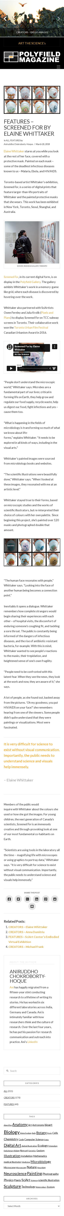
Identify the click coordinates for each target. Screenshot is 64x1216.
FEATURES (15, 140)
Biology (12, 1132)
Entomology (52, 1146)
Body (34, 1133)
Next (57, 18)
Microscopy (21, 1167)
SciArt (25, 1180)
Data (46, 1139)
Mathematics (40, 1156)
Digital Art (12, 1145)
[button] (58, 67)
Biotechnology (26, 1133)
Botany (41, 1133)
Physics (8, 1180)
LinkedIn (32, 1042)
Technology (28, 1186)
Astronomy (38, 1125)
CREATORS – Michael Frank (26, 946)
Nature (32, 1167)
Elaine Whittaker (14, 151)
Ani (12, 987)
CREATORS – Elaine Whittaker (28, 927)
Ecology (43, 1145)
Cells (55, 1132)
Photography (51, 1174)
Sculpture (12, 1186)
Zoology (51, 1187)
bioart (48, 1125)
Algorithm (8, 1125)
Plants (17, 1180)
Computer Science (34, 1139)
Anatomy (20, 1124)
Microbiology (41, 1161)
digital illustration (29, 1146)
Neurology (41, 1167)
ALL (7, 140)
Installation (27, 1156)
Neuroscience (15, 1173)
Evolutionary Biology (12, 1151)
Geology (40, 1150)
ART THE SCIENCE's (32, 43)
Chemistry (11, 1139)
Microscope (9, 1167)
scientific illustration (48, 1180)
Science (34, 1180)
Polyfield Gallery (30, 282)
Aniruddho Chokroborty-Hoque (18, 144)
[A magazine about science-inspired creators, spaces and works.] (32, 57)
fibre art (24, 1150)
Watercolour (41, 1187)
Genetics (32, 1151)
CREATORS (9, 1097)
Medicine (26, 1162)
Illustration (12, 1156)
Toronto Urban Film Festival (31, 327)
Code (21, 1139)
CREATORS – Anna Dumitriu (26, 932)
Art (30, 1125)
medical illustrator (12, 1162)
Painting (34, 1173)
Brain (49, 1133)
